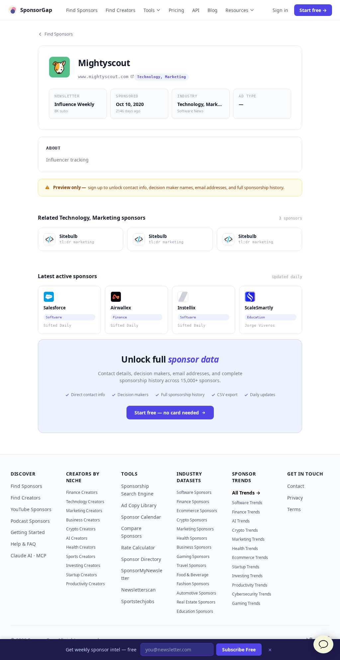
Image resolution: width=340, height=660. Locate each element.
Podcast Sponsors (30, 521)
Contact (295, 486)
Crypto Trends (245, 530)
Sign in (280, 10)
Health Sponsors (192, 538)
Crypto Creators (81, 529)
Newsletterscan (138, 590)
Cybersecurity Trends (251, 594)
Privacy (295, 498)
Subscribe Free (239, 649)
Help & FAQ (23, 544)
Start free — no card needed (166, 412)
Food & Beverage (193, 575)
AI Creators (76, 538)
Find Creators (120, 10)
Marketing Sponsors (195, 529)
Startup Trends (245, 567)
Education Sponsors (195, 611)
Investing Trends (247, 576)
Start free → (313, 10)
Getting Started (28, 532)
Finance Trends (246, 512)
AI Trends (241, 521)
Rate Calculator (138, 547)
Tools (149, 10)
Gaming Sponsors (193, 556)
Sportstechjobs (137, 601)
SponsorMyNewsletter (141, 574)
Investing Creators (83, 565)
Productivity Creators (85, 584)
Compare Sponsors (131, 532)
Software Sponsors (194, 492)
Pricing (176, 10)
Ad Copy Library (138, 505)
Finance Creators (82, 492)
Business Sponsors (194, 547)
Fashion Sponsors (193, 584)
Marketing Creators (84, 510)
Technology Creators (85, 501)
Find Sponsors (82, 10)
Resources (236, 10)
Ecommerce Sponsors (197, 510)
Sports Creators (80, 556)
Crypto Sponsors (192, 520)
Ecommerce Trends (250, 557)
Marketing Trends (248, 539)
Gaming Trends (246, 603)
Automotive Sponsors (196, 593)
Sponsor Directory (141, 559)
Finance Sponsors (193, 501)
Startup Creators (81, 575)
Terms (294, 509)
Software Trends (247, 502)
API (196, 10)
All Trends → (246, 493)
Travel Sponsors (191, 565)
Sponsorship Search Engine (137, 490)
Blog (212, 10)
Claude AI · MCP (28, 555)
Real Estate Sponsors (196, 602)
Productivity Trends (249, 585)
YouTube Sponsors (31, 509)
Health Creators (81, 547)
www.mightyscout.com (103, 76)
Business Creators (83, 520)
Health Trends (245, 548)
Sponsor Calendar (141, 517)
